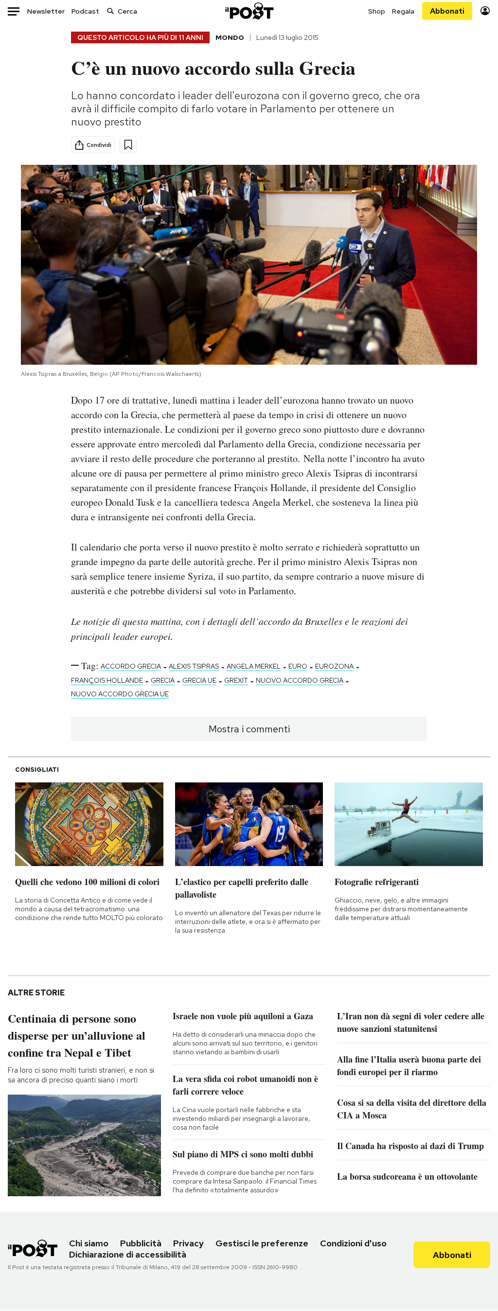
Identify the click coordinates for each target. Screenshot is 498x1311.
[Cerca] (110, 11)
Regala (403, 11)
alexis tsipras (194, 666)
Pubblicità (140, 1243)
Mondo (229, 37)
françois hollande (107, 680)
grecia (163, 680)
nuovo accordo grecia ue (120, 694)
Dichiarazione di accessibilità (127, 1254)
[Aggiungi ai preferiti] (128, 145)
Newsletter (46, 11)
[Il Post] (249, 10)
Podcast (85, 11)
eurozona (334, 666)
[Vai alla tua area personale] (485, 11)
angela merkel (254, 666)
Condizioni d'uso (353, 1243)
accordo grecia (131, 666)
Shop (376, 11)
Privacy (188, 1243)
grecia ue (199, 680)
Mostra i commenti (249, 729)
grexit (236, 680)
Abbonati (447, 11)
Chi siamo (88, 1243)
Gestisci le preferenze (261, 1243)
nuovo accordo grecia (299, 680)
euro (297, 666)
